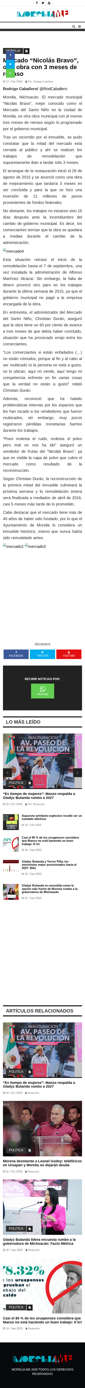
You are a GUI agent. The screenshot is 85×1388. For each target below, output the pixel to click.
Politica (16, 782)
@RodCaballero (53, 89)
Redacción (39, 804)
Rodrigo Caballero (43, 81)
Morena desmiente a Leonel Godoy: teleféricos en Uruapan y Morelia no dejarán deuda (42, 1163)
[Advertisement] (42, 594)
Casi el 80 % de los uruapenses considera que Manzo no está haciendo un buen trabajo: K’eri (50, 841)
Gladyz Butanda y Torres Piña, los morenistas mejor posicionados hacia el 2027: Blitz (49, 865)
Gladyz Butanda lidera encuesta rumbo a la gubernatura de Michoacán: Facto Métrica (39, 1242)
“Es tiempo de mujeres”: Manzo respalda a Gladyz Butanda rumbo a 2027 (39, 796)
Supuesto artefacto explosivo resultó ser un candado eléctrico (52, 817)
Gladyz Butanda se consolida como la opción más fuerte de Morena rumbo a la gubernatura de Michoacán (49, 889)
